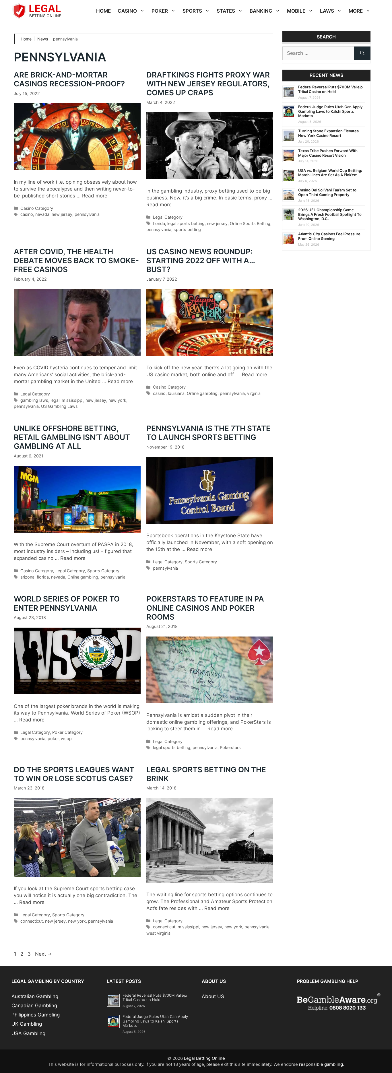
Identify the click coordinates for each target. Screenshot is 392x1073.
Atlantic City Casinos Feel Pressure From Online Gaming (329, 236)
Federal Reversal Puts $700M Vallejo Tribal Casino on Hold (330, 89)
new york (117, 400)
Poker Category (67, 732)
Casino (127, 11)
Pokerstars (230, 747)
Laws (327, 11)
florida (159, 223)
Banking (261, 11)
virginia (254, 393)
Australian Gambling (34, 996)
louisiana (176, 393)
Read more (94, 196)
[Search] (362, 53)
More (356, 11)
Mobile (296, 11)
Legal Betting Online (204, 1058)
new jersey (62, 214)
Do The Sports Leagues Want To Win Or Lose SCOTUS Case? (74, 774)
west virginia (158, 933)
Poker (160, 11)
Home (103, 11)
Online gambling (202, 393)
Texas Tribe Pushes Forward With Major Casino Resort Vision (328, 153)
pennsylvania (87, 214)
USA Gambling (28, 1033)
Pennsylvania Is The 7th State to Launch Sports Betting (208, 433)
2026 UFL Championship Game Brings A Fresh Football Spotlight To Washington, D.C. (330, 214)
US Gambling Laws (59, 406)
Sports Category (103, 570)
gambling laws (34, 400)
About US (213, 996)
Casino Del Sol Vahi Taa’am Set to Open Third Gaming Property (327, 192)
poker (53, 738)
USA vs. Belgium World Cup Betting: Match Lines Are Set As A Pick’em (330, 172)
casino (26, 214)
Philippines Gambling (35, 1015)
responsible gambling (321, 1064)
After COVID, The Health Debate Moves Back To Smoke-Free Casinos (76, 260)
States (226, 11)
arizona (27, 577)
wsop (66, 738)
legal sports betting (186, 223)
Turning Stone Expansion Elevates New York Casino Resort (328, 133)
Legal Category (168, 217)
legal (55, 400)
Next (43, 954)
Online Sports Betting (250, 223)
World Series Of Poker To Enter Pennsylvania (67, 603)
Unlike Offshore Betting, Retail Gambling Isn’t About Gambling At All (72, 437)
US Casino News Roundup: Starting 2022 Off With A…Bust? (200, 260)
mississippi (72, 400)
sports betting (187, 229)
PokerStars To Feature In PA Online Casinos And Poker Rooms (205, 607)
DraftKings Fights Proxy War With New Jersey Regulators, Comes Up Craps (208, 83)
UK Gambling (26, 1024)
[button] (142, 11)
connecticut (31, 921)
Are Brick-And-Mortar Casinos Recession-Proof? (71, 79)
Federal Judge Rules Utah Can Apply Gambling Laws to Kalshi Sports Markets (330, 111)
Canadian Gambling (34, 1005)
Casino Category (36, 208)
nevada (42, 214)
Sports (192, 11)
